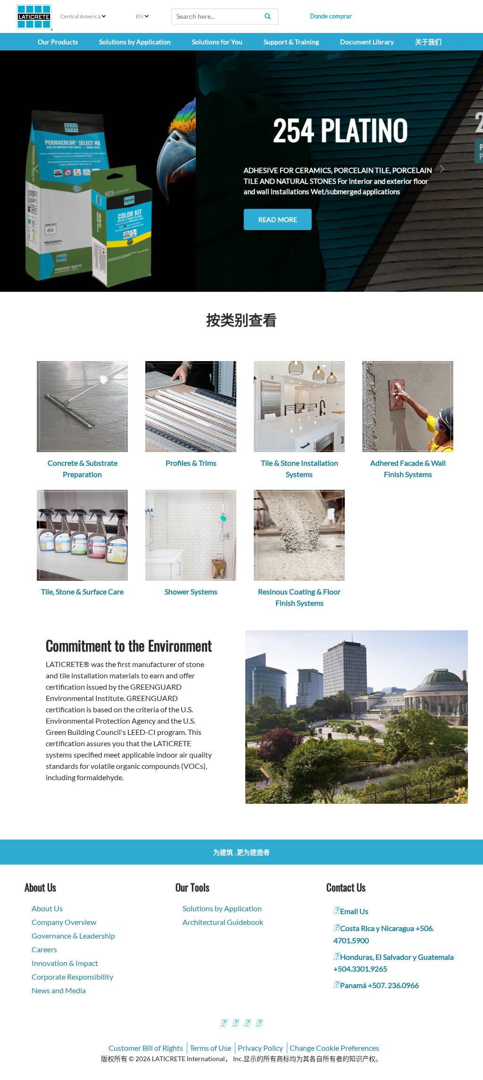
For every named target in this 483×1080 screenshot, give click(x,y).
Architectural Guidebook (223, 921)
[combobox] (225, 16)
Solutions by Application (222, 908)
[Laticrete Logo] (34, 17)
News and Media (59, 990)
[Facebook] (223, 1024)
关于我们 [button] (428, 42)
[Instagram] (235, 1024)
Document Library (367, 42)
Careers (44, 949)
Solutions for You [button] (217, 42)
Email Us (354, 911)
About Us (47, 908)
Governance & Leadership (73, 935)
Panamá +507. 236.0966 (379, 985)
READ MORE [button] (82, 219)
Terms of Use (210, 1047)
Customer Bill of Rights (145, 1047)
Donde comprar (331, 16)
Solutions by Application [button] (135, 42)
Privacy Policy (260, 1047)
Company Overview (64, 921)
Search (268, 16)
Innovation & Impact (65, 962)
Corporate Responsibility (72, 976)
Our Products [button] (58, 42)
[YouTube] (247, 1024)
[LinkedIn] (258, 1024)
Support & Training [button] (291, 42)
